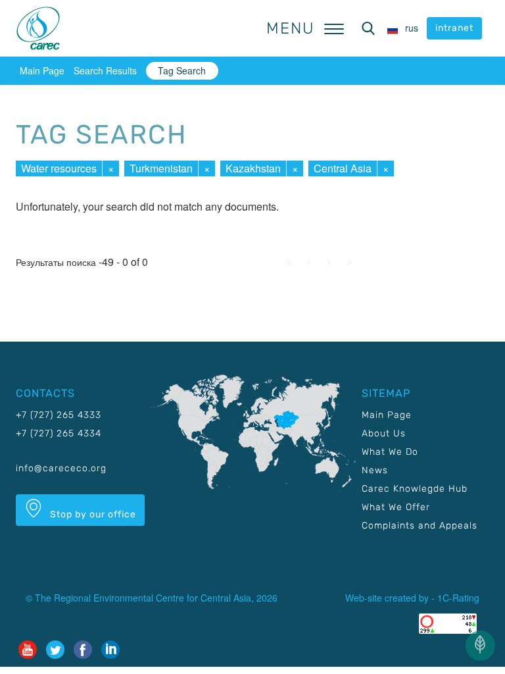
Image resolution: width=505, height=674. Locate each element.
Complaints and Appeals (419, 525)
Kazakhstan (253, 168)
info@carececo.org (61, 468)
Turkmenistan (161, 168)
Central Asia (343, 168)
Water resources (59, 168)
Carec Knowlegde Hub (415, 488)
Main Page (42, 70)
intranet (454, 28)
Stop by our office (91, 514)
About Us (384, 433)
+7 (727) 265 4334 (58, 433)
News (375, 470)
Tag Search (182, 70)
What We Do (390, 451)
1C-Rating (458, 597)
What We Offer (396, 507)
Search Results (105, 70)
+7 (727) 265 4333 (58, 415)
